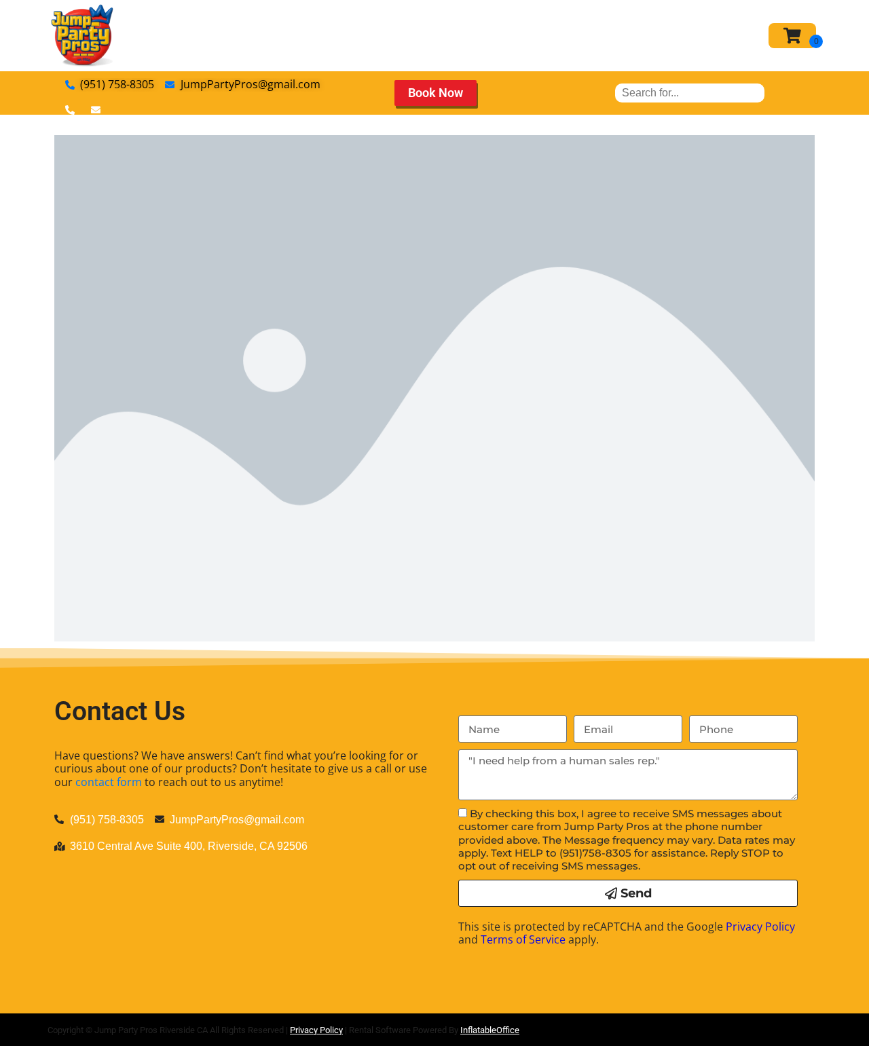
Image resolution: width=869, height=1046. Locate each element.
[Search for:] (689, 92)
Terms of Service (523, 939)
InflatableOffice (489, 1030)
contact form (108, 781)
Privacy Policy (760, 926)
